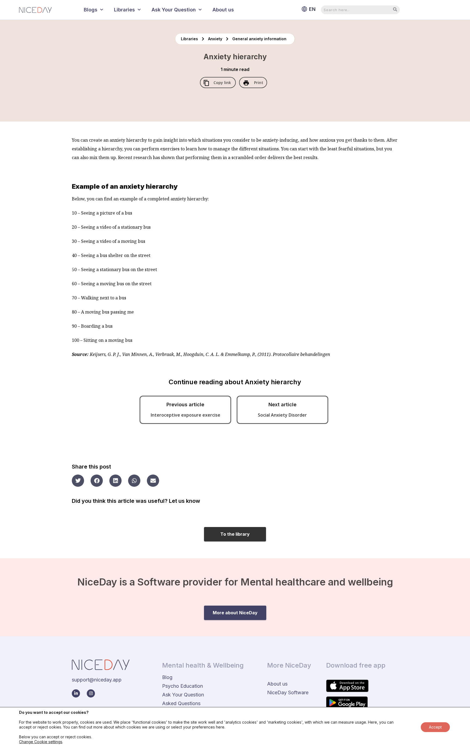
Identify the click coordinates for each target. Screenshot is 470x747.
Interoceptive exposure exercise (185, 415)
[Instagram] (91, 693)
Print (258, 82)
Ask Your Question (173, 10)
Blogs (90, 10)
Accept (435, 727)
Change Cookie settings (40, 741)
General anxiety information (259, 38)
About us (223, 10)
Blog (167, 677)
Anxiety (215, 38)
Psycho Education (182, 686)
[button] (78, 481)
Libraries (124, 10)
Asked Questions (181, 703)
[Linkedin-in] (76, 693)
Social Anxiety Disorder (282, 415)
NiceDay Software (287, 692)
